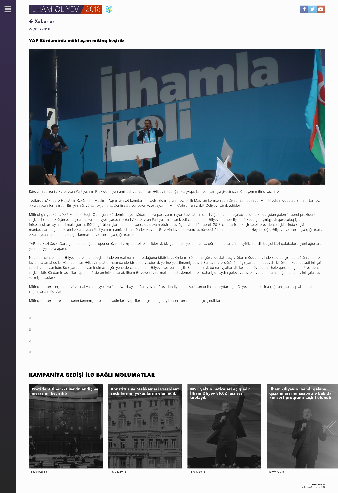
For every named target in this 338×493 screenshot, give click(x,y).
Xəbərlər (43, 21)
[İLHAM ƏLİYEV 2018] (108, 8)
